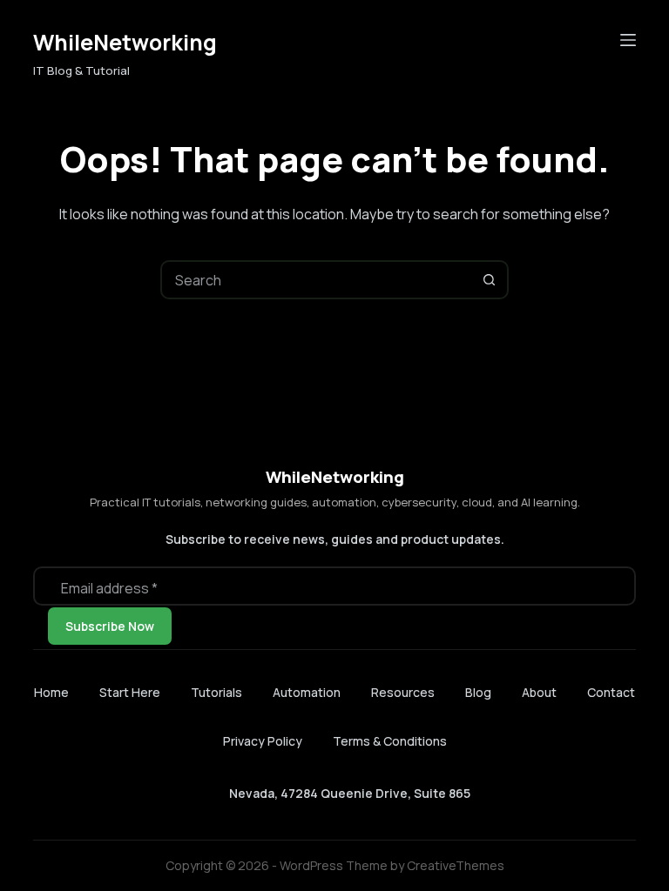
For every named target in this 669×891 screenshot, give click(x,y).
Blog (478, 692)
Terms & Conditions (390, 741)
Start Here (129, 692)
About (539, 692)
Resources (403, 692)
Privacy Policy (262, 741)
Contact (611, 692)
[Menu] (628, 40)
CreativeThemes (455, 865)
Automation (307, 692)
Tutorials (216, 692)
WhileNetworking (125, 42)
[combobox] (316, 279)
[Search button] (489, 280)
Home (51, 692)
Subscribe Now (109, 626)
